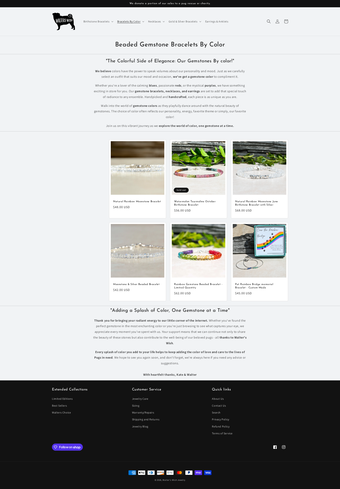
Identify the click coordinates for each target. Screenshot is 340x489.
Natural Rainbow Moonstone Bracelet (137, 201)
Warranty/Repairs (143, 412)
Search (216, 412)
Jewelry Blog (140, 426)
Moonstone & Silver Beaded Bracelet (136, 284)
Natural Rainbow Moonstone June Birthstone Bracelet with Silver (256, 203)
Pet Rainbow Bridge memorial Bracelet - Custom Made (254, 286)
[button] (98, 21)
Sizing (136, 405)
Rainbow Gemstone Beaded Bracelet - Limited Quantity (198, 286)
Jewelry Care (140, 398)
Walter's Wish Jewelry (174, 480)
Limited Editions (62, 398)
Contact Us (219, 405)
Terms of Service (222, 433)
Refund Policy (220, 426)
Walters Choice (61, 412)
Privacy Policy (220, 419)
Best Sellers (59, 405)
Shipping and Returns (146, 419)
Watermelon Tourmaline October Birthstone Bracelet (195, 203)
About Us (218, 398)
